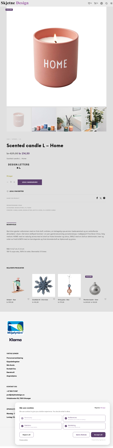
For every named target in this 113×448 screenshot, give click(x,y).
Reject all (26, 435)
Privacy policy (23, 440)
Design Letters (19, 207)
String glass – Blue (63, 300)
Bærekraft (10, 372)
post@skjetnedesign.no (15, 395)
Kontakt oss (11, 369)
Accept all (98, 435)
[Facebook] (98, 198)
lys (44, 210)
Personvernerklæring (15, 358)
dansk (20, 210)
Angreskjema (12, 376)
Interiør (14, 139)
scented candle (50, 210)
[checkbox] (40, 418)
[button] (90, 3)
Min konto (11, 365)
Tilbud (29, 207)
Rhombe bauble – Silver (91, 300)
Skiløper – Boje (11, 300)
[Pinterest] (104, 198)
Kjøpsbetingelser (13, 362)
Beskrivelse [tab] (11, 224)
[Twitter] (101, 198)
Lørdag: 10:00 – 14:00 (15, 417)
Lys (20, 139)
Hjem (8, 139)
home (40, 210)
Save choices (81, 435)
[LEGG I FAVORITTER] (28, 299)
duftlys (35, 210)
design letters (27, 210)
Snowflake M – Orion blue (40, 300)
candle (15, 210)
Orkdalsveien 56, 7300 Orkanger (19, 398)
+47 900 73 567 (12, 391)
